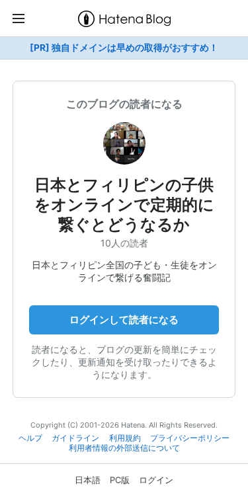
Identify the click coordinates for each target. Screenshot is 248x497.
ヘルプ (30, 438)
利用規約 (125, 438)
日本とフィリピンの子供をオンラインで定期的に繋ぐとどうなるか (124, 204)
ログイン (156, 480)
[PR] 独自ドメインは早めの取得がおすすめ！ (124, 47)
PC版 (120, 480)
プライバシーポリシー (189, 438)
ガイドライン (75, 438)
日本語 (88, 480)
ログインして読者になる (124, 319)
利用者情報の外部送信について (124, 448)
